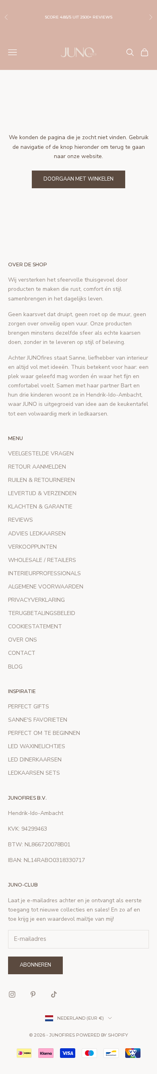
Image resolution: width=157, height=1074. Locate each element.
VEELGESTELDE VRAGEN (41, 453)
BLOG (15, 667)
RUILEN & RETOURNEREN (41, 480)
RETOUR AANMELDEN (37, 467)
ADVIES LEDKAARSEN (37, 533)
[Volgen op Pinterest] (33, 994)
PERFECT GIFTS (28, 706)
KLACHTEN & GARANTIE (40, 506)
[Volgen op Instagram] (12, 994)
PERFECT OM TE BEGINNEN (44, 733)
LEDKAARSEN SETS (34, 773)
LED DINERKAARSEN (35, 759)
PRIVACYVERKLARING (36, 600)
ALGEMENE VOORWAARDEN (45, 586)
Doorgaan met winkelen (78, 179)
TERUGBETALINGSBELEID (41, 613)
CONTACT (21, 653)
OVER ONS (22, 640)
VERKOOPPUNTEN (32, 547)
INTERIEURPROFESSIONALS (44, 573)
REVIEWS (20, 520)
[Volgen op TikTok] (54, 994)
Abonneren (35, 965)
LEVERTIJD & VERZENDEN (42, 493)
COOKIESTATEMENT (35, 626)
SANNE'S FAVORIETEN (37, 720)
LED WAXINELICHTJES (36, 746)
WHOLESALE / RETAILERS (42, 560)
